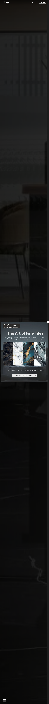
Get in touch (42, 2)
